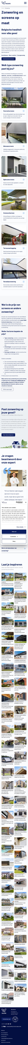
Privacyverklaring (4, 1034)
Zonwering (7, 8)
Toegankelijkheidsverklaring (6, 1038)
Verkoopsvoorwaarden (5, 1042)
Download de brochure (8, 58)
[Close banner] (25, 502)
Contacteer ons (6, 1019)
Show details (20, 527)
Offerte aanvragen (7, 389)
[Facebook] (2, 1024)
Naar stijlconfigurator (8, 434)
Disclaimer (3, 1040)
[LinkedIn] (5, 1024)
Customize (13, 536)
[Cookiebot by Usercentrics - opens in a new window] (16, 502)
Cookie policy (3, 1036)
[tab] (14, 549)
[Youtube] (9, 1024)
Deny (14, 541)
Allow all (14, 531)
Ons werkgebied (4, 1032)
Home (2, 8)
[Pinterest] (7, 1024)
